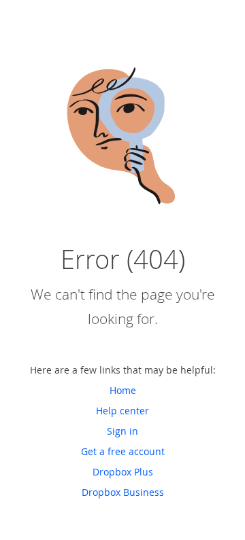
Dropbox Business (123, 492)
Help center (122, 410)
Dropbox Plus (123, 471)
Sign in (122, 431)
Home (123, 390)
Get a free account (123, 451)
